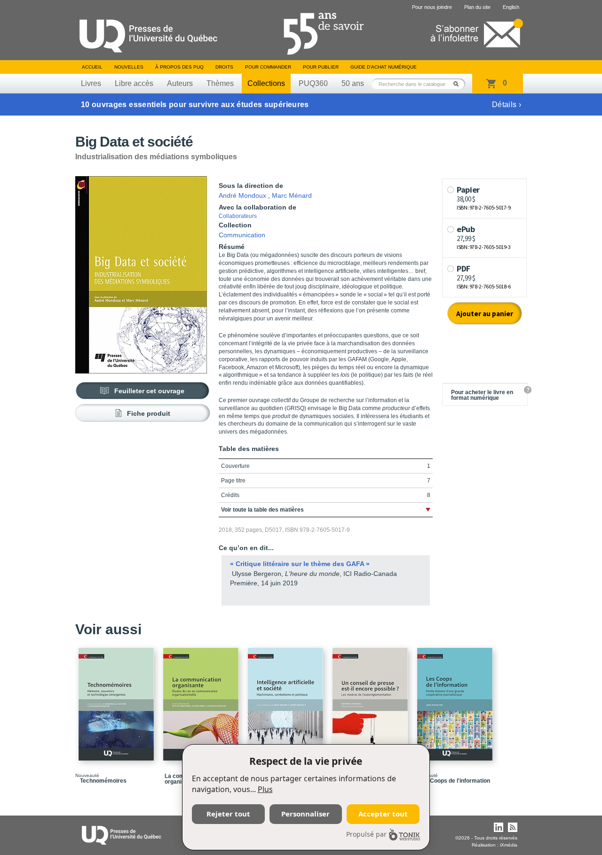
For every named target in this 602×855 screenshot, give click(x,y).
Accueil (92, 67)
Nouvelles (128, 67)
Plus (265, 789)
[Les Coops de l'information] (456, 700)
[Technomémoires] (117, 700)
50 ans (352, 83)
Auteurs (180, 83)
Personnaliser (305, 813)
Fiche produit (148, 413)
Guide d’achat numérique (383, 67)
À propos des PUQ (179, 67)
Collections (266, 83)
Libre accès (134, 83)
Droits (224, 67)
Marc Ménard (292, 195)
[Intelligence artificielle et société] (287, 700)
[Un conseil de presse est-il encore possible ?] (371, 700)
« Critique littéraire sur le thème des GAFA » (300, 563)
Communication (242, 235)
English (511, 7)
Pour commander (268, 67)
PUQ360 (313, 83)
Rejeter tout (228, 813)
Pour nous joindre (432, 7)
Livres (91, 83)
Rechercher (459, 84)
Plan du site (477, 7)
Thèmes (220, 83)
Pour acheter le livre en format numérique (482, 395)
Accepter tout (383, 813)
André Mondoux (242, 195)
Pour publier (321, 67)
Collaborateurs (238, 216)
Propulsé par (366, 834)
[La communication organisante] (202, 700)
